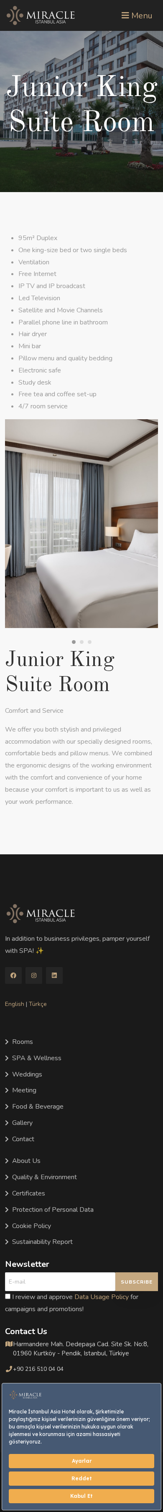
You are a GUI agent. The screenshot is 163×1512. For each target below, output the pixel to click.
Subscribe (137, 1282)
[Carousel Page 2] (82, 642)
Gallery (22, 1122)
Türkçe (38, 1004)
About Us (26, 1160)
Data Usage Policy (101, 1297)
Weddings (27, 1074)
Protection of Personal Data (53, 1209)
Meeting (24, 1090)
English (14, 1004)
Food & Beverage (38, 1106)
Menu (141, 15)
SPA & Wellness (36, 1058)
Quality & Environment (44, 1177)
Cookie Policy (31, 1226)
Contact (23, 1139)
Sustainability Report (42, 1241)
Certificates (28, 1193)
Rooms (22, 1041)
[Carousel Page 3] (90, 642)
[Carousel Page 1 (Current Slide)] (74, 642)
